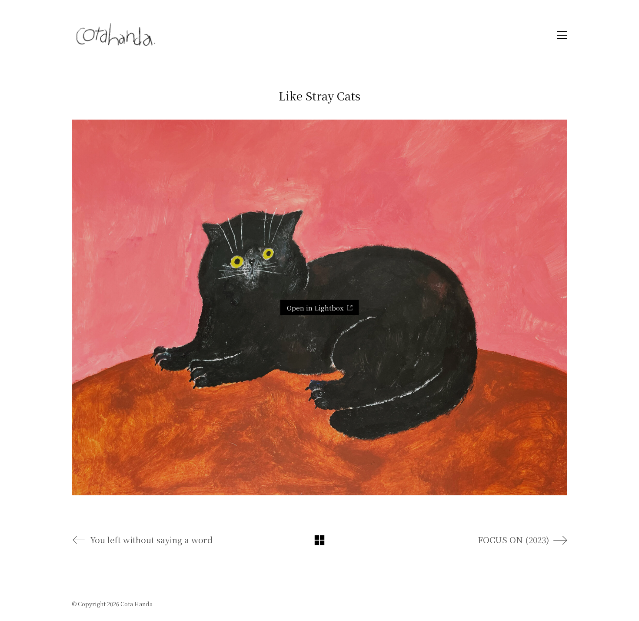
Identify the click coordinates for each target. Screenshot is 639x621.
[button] (560, 35)
